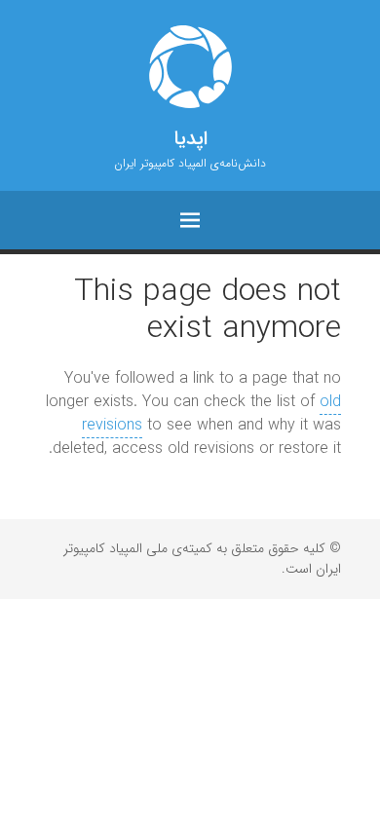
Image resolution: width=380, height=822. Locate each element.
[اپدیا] (190, 66)
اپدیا (190, 139)
